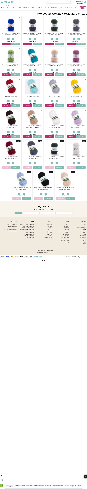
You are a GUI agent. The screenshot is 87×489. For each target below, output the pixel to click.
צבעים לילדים (66, 234)
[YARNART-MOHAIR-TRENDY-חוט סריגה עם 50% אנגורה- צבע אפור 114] (76, 32)
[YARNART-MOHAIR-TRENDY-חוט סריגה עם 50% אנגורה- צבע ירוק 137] (11, 63)
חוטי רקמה (49, 232)
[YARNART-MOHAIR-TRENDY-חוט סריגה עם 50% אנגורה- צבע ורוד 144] (76, 63)
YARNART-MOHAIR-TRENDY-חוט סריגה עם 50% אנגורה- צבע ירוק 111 (54, 33)
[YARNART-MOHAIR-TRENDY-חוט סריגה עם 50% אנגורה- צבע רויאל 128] (11, 32)
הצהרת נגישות (83, 235)
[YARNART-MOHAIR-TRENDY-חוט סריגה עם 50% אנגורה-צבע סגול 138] (76, 124)
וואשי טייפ (67, 235)
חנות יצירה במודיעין (30, 234)
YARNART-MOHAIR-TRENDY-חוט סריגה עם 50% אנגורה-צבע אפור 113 (54, 95)
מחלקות (84, 240)
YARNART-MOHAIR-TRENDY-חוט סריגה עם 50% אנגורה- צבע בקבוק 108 (54, 157)
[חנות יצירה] (83, 6)
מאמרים (84, 229)
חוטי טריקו (49, 231)
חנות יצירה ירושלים (30, 232)
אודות (85, 226)
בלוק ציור (67, 232)
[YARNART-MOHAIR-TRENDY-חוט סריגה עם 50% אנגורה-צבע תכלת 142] (32, 94)
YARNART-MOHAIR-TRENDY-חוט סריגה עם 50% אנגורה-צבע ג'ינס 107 (22, 188)
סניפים (84, 231)
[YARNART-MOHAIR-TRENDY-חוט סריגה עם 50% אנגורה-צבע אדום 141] (11, 94)
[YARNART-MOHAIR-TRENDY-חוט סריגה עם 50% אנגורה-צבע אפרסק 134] (65, 186)
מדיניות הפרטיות (54, 486)
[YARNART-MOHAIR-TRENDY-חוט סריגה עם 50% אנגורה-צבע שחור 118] (32, 155)
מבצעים (19, 7)
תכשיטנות (47, 7)
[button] (71, 43)
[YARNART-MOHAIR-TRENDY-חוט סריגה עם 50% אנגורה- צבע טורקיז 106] (32, 63)
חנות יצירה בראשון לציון (29, 239)
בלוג (85, 239)
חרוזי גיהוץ (49, 224)
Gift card (84, 243)
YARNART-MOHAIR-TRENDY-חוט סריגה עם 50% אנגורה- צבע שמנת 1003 (76, 157)
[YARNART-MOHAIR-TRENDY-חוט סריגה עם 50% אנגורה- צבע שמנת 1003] (76, 155)
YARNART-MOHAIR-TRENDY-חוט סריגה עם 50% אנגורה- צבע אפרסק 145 (54, 64)
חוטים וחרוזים (47, 221)
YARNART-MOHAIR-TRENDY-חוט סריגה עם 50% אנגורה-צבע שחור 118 (32, 157)
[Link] (1, 481)
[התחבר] (1, 7)
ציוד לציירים (66, 242)
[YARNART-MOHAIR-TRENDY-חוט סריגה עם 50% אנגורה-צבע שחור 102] (43, 186)
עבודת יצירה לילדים (64, 231)
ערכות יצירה (66, 228)
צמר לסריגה (49, 229)
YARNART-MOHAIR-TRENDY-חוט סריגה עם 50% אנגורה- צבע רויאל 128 (11, 33)
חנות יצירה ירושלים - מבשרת (28, 228)
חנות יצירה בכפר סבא (29, 235)
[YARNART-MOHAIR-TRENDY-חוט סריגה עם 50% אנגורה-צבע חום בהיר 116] (32, 124)
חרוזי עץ (50, 235)
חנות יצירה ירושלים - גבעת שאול (27, 224)
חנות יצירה (84, 224)
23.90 (78, 41)
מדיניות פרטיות (83, 237)
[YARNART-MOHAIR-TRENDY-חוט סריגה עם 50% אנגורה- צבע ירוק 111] (54, 32)
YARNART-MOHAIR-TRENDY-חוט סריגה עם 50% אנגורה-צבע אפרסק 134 (65, 188)
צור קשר (84, 232)
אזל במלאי (84, 141)
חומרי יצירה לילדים (68, 7)
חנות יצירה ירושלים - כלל (28, 226)
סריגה (60, 7)
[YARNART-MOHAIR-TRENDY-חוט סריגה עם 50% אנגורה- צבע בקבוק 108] (54, 155)
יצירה (76, 7)
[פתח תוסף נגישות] (85, 476)
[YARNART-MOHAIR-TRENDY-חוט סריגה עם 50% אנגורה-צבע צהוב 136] (76, 94)
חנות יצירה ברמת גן (30, 237)
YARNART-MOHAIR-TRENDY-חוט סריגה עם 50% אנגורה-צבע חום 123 (11, 126)
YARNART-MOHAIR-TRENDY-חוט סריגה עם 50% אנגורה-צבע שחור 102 (43, 188)
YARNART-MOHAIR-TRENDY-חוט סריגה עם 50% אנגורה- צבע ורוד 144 (76, 64)
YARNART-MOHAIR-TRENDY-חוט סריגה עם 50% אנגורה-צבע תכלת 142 (32, 95)
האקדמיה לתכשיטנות (81, 228)
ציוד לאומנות (54, 7)
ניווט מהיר (83, 221)
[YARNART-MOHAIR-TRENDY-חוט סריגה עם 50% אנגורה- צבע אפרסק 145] (54, 63)
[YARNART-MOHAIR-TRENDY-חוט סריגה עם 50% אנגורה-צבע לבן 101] (54, 124)
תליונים (50, 228)
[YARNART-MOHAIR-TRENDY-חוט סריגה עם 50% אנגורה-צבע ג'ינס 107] (21, 186)
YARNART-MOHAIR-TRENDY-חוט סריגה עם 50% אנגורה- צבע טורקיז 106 (32, 64)
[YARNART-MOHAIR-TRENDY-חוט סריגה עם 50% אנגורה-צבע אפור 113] (54, 94)
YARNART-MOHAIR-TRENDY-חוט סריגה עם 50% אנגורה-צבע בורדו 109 (11, 157)
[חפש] (3, 7)
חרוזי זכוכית (49, 234)
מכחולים (67, 229)
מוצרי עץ (40, 7)
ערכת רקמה (66, 239)
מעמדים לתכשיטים (65, 237)
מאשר (9, 486)
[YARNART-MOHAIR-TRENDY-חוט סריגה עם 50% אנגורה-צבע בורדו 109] (11, 155)
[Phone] (1, 476)
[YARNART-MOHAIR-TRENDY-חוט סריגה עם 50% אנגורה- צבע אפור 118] (32, 32)
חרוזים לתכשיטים (48, 237)
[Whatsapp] (1, 486)
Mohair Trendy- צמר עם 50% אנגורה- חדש (62, 14)
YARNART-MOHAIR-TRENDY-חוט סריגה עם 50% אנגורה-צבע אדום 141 (11, 95)
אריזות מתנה (26, 7)
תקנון (85, 234)
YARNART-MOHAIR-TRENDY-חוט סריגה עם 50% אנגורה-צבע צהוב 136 (76, 95)
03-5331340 (10, 224)
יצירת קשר (13, 7)
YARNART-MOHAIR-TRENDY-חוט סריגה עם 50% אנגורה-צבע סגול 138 (76, 126)
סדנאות (84, 242)
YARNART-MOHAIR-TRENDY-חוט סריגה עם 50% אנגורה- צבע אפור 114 (76, 33)
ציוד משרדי (33, 7)
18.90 (74, 41)
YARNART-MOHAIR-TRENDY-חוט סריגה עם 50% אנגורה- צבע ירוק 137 (11, 64)
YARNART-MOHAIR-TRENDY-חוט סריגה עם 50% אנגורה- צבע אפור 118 (32, 33)
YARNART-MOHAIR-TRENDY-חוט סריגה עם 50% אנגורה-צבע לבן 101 (54, 126)
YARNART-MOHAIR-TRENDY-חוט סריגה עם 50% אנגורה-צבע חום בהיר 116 (32, 126)
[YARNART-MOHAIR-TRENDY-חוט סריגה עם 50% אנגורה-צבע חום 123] (11, 124)
